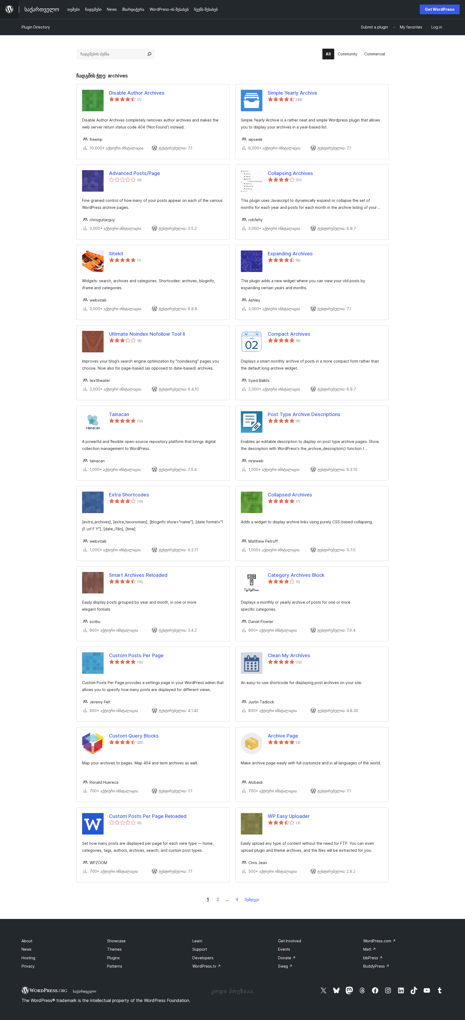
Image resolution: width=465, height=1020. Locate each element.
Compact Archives (289, 334)
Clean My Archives (289, 655)
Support (199, 949)
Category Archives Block (296, 575)
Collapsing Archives (290, 173)
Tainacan (119, 414)
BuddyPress (376, 966)
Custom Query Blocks (134, 736)
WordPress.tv (206, 966)
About (27, 941)
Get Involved (289, 941)
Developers (202, 957)
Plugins (113, 957)
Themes (114, 949)
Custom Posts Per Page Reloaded (147, 816)
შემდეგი (252, 899)
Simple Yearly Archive (292, 93)
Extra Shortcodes (129, 495)
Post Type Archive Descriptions (304, 414)
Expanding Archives (290, 253)
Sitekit (116, 253)
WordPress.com (379, 941)
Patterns (114, 966)
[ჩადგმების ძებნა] (149, 54)
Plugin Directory (36, 27)
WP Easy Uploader (289, 816)
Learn (197, 941)
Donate (287, 957)
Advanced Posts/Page (134, 173)
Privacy (28, 966)
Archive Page (283, 736)
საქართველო (84, 991)
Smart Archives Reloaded (138, 575)
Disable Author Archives (136, 93)
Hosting (28, 957)
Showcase (116, 941)
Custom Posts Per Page (136, 655)
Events (284, 949)
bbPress (373, 957)
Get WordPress (440, 9)
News (26, 949)
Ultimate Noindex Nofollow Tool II (147, 334)
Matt (369, 949)
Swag (285, 966)
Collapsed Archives (290, 495)
